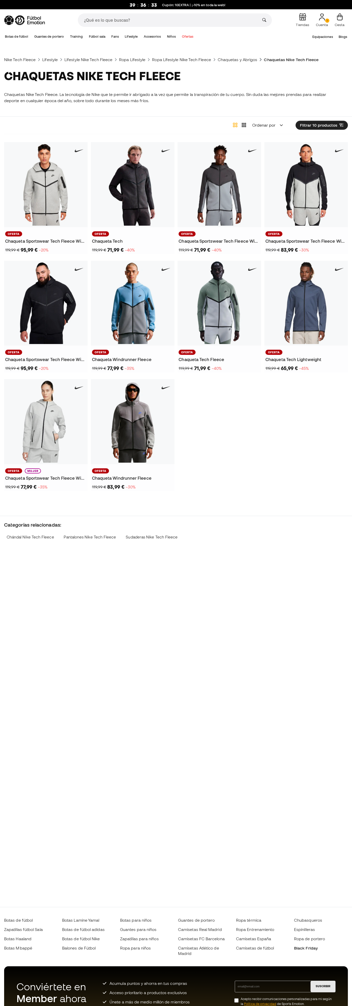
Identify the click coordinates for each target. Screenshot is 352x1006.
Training (76, 36)
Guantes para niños (138, 929)
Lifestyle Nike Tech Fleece (88, 59)
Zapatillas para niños (139, 938)
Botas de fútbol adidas (83, 929)
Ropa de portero (309, 938)
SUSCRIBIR (323, 986)
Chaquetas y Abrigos (237, 59)
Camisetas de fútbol (255, 948)
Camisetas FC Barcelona (201, 938)
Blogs (343, 37)
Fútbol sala (97, 36)
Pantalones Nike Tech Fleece (90, 537)
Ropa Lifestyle (132, 59)
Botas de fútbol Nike (81, 938)
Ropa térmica (248, 920)
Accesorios (152, 36)
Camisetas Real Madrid (200, 929)
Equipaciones (322, 37)
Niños (171, 36)
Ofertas (188, 36)
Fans (115, 36)
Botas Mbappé (18, 948)
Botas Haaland (17, 938)
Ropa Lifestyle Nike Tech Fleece (181, 59)
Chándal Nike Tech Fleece (30, 537)
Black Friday (306, 948)
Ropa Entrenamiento (255, 929)
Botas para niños (136, 920)
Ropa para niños (135, 948)
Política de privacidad (260, 1003)
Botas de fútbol (16, 36)
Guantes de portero (49, 36)
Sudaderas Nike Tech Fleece (152, 537)
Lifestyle (131, 36)
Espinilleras (304, 929)
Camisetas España (253, 938)
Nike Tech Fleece (20, 59)
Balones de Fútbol (79, 948)
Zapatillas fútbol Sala (23, 929)
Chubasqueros (308, 920)
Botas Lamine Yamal (80, 920)
